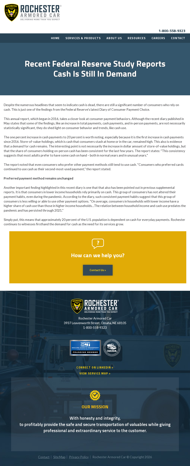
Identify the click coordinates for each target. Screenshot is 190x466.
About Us (114, 38)
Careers (158, 38)
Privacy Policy (79, 457)
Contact (178, 38)
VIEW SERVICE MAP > (95, 373)
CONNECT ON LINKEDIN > (95, 367)
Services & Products (83, 38)
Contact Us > (98, 270)
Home (55, 38)
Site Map (59, 457)
